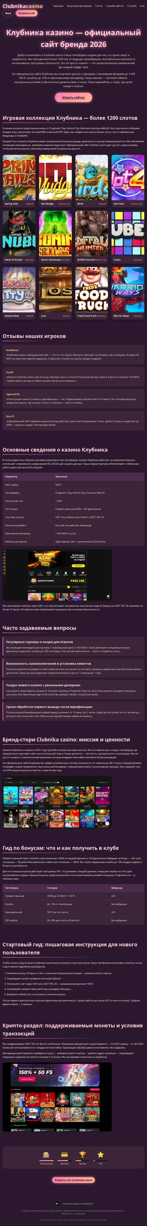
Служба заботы (115, 5)
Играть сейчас (73, 97)
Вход (8, 13)
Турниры (58, 5)
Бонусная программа (79, 5)
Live (142, 5)
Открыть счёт (26, 13)
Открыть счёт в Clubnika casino (73, 1180)
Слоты (99, 5)
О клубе (132, 5)
